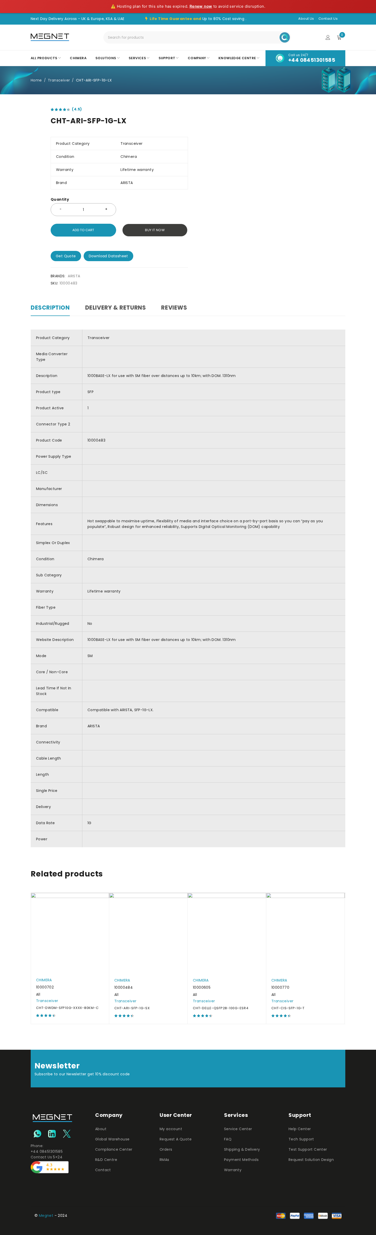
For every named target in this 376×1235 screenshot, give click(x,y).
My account (171, 1128)
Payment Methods (241, 1159)
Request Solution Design (311, 1159)
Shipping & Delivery (242, 1149)
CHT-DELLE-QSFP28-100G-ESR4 (221, 1008)
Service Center (238, 1128)
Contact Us (328, 18)
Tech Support (301, 1139)
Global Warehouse (112, 1139)
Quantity (60, 199)
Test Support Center (308, 1149)
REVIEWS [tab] (174, 308)
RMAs (164, 1159)
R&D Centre (106, 1159)
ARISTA (74, 276)
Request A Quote (176, 1139)
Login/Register (328, 37)
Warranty (232, 1169)
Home (36, 80)
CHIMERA (44, 980)
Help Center (300, 1128)
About (100, 1128)
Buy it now (155, 230)
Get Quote (66, 256)
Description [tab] (50, 308)
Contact (103, 1169)
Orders (166, 1149)
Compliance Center (113, 1149)
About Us (306, 18)
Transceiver (59, 80)
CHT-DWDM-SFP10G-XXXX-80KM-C (67, 1007)
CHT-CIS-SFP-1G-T (288, 1008)
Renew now (201, 6)
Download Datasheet (108, 256)
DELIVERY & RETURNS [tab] (115, 308)
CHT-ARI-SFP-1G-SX (132, 1008)
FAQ (227, 1139)
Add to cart (83, 230)
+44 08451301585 (311, 60)
